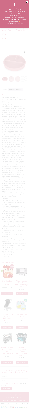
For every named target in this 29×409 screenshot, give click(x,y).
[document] (14, 204)
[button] (26, 2)
